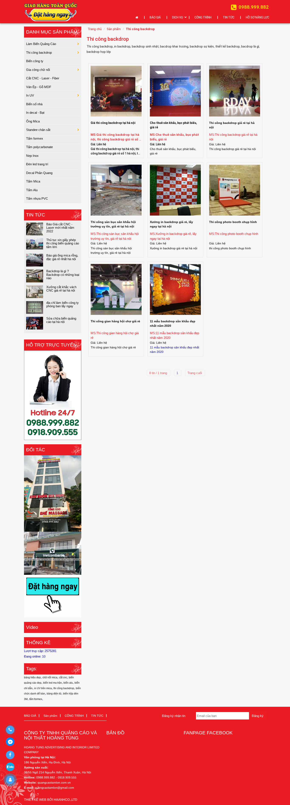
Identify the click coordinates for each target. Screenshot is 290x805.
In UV (30, 95)
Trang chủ (95, 29)
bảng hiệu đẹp (32, 677)
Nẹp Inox (32, 155)
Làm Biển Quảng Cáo (41, 44)
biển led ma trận (52, 682)
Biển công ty (34, 61)
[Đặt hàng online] (50, 11)
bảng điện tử (54, 693)
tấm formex (35, 699)
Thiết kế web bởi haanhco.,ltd (50, 799)
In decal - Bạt (35, 112)
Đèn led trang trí (37, 164)
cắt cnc (63, 677)
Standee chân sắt (38, 130)
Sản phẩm (114, 29)
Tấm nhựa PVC (37, 198)
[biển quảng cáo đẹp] (52, 596)
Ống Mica (33, 121)
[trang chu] (138, 17)
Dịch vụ (177, 17)
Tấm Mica (33, 181)
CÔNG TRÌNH (202, 17)
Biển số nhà (34, 104)
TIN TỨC (228, 17)
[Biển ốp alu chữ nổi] (52, 553)
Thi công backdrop (140, 29)
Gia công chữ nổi (38, 70)
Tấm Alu (32, 190)
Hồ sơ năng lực (257, 17)
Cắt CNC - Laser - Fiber (42, 78)
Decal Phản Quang (39, 173)
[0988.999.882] (10, 730)
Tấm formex (34, 138)
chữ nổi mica (49, 677)
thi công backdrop (63, 688)
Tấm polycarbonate (39, 147)
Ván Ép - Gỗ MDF (38, 87)
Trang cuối (195, 373)
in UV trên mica (43, 688)
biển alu (68, 682)
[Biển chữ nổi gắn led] (52, 493)
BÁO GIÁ (155, 17)
